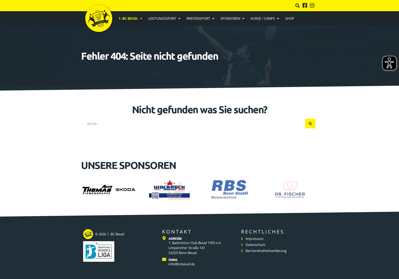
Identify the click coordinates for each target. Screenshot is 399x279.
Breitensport (198, 18)
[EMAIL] (164, 259)
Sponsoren (230, 18)
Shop (289, 18)
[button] (297, 5)
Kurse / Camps (263, 18)
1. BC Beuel (128, 18)
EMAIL (173, 259)
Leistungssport (162, 18)
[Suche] (310, 123)
